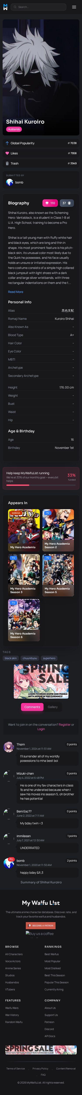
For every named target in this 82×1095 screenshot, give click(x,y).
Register (65, 724)
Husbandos (12, 982)
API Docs (50, 1036)
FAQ (43, 1074)
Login (41, 729)
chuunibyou (30, 658)
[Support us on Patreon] (41, 925)
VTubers (10, 989)
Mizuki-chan (25, 773)
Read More (15, 292)
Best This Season (55, 975)
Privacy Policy (40, 1068)
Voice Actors (12, 961)
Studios (9, 975)
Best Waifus (52, 954)
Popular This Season (57, 982)
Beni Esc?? (24, 811)
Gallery (53, 707)
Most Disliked (53, 968)
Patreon (49, 1022)
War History (12, 1015)
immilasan (24, 836)
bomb (20, 860)
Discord (49, 1029)
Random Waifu (14, 1022)
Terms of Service (15, 1068)
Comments (32, 707)
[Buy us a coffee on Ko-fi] (41, 934)
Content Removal (66, 1068)
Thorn (21, 744)
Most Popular (52, 961)
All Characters (14, 954)
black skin (11, 658)
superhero (49, 658)
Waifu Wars (11, 1008)
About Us (50, 1008)
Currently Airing (54, 989)
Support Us (51, 1015)
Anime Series (13, 968)
